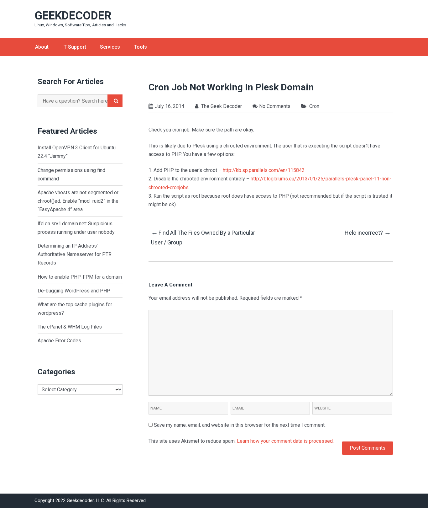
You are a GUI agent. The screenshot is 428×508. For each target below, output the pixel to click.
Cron (314, 106)
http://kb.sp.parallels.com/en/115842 (264, 170)
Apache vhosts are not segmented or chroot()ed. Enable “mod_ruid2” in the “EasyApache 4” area (78, 201)
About (42, 47)
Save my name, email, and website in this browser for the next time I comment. (240, 425)
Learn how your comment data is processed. (285, 441)
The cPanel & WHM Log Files (70, 327)
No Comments (274, 106)
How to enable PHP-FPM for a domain (80, 277)
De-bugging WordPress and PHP (74, 291)
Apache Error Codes (59, 341)
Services (110, 47)
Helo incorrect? (367, 232)
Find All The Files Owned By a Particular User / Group (203, 237)
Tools (140, 47)
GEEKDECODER (73, 15)
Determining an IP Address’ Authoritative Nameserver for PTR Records (75, 254)
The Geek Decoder (221, 106)
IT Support (74, 47)
